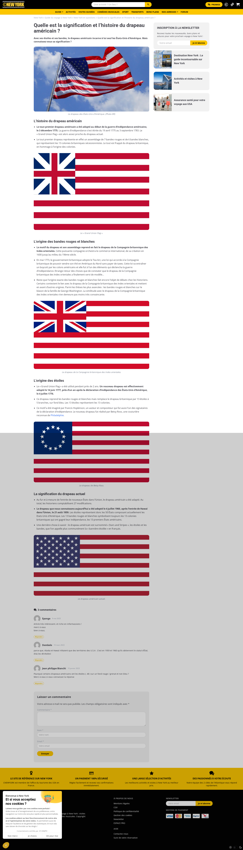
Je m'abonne (199, 43)
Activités (71, 12)
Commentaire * (44, 709)
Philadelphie (57, 415)
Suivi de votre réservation (126, 837)
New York (38, 17)
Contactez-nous (121, 833)
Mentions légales (122, 803)
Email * (40, 741)
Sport (125, 12)
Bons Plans (152, 12)
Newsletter (119, 819)
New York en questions (84, 17)
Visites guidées (86, 12)
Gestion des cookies (123, 815)
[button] (226, 4)
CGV (115, 807)
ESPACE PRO (119, 823)
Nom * (40, 730)
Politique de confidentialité (126, 811)
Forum (184, 12)
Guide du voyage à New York (58, 17)
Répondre (39, 637)
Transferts (137, 12)
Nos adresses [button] (169, 12)
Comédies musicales (108, 12)
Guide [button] (58, 12)
